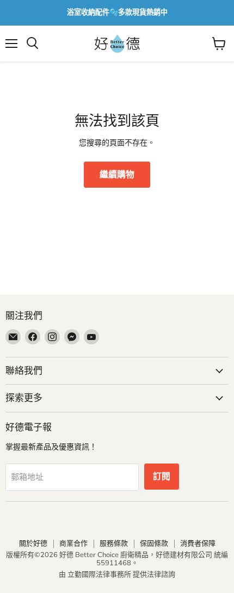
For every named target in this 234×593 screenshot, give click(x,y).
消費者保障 (197, 543)
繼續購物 (117, 175)
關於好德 (33, 543)
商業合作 (73, 543)
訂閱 (161, 477)
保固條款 (154, 543)
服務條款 (114, 543)
